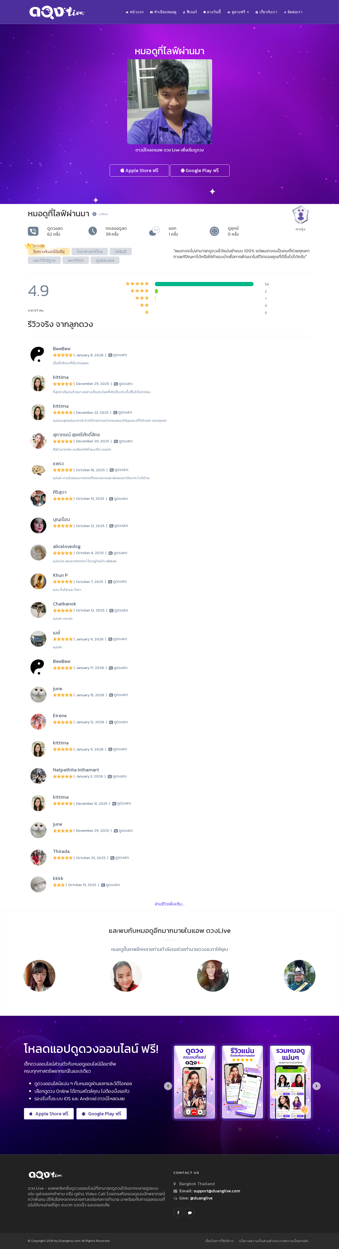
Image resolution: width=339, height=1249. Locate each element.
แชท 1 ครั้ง (173, 231)
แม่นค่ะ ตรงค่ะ (63, 618)
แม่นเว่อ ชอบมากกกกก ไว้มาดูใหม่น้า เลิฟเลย (85, 561)
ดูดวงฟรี (239, 12)
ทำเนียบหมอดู (165, 12)
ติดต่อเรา (295, 12)
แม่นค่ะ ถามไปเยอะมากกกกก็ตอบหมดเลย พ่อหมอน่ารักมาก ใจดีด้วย (101, 477)
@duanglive (201, 1198)
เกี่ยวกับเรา (268, 12)
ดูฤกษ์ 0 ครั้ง (233, 231)
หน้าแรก (137, 12)
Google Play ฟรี (202, 170)
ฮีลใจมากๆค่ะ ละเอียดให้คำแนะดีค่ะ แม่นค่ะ (82, 449)
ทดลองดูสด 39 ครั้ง (116, 231)
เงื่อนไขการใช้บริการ (219, 1241)
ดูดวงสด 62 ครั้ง (55, 231)
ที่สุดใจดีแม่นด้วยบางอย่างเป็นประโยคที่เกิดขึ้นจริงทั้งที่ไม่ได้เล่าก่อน (101, 391)
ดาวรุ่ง (300, 229)
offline (103, 214)
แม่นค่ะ (57, 647)
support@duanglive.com (217, 1191)
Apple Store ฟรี (141, 170)
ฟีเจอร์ (192, 12)
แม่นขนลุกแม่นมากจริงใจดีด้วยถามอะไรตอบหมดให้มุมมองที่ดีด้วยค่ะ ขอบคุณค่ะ (110, 420)
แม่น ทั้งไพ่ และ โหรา (67, 589)
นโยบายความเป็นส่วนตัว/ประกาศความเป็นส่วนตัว (274, 1241)
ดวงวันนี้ (214, 12)
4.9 (38, 290)
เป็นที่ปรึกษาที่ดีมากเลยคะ (71, 363)
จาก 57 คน (35, 310)
